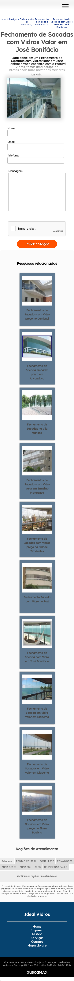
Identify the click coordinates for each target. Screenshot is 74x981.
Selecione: (7, 861)
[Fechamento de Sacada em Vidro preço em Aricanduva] (37, 346)
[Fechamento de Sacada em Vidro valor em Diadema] (37, 689)
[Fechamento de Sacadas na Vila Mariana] (37, 405)
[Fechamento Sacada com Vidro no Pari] (37, 577)
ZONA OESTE (9, 867)
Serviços (37, 938)
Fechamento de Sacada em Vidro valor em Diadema (37, 713)
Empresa (37, 930)
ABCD (38, 867)
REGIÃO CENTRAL (26, 861)
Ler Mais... (37, 74)
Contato (37, 941)
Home (37, 926)
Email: (11, 142)
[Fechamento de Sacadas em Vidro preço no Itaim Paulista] (37, 800)
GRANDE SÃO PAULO (56, 867)
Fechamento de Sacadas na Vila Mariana (37, 429)
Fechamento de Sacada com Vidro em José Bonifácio (37, 657)
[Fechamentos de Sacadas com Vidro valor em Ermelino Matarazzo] (37, 460)
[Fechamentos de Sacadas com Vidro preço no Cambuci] (37, 290)
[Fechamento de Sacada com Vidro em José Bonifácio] (37, 633)
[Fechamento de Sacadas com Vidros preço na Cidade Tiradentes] (37, 519)
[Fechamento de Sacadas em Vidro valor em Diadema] (37, 744)
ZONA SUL (25, 867)
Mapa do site (37, 945)
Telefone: (13, 155)
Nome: (12, 128)
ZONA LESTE (47, 861)
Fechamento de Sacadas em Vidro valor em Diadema (37, 768)
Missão (37, 934)
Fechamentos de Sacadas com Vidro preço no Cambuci (37, 314)
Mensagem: (16, 171)
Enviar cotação (37, 244)
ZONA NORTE (64, 861)
